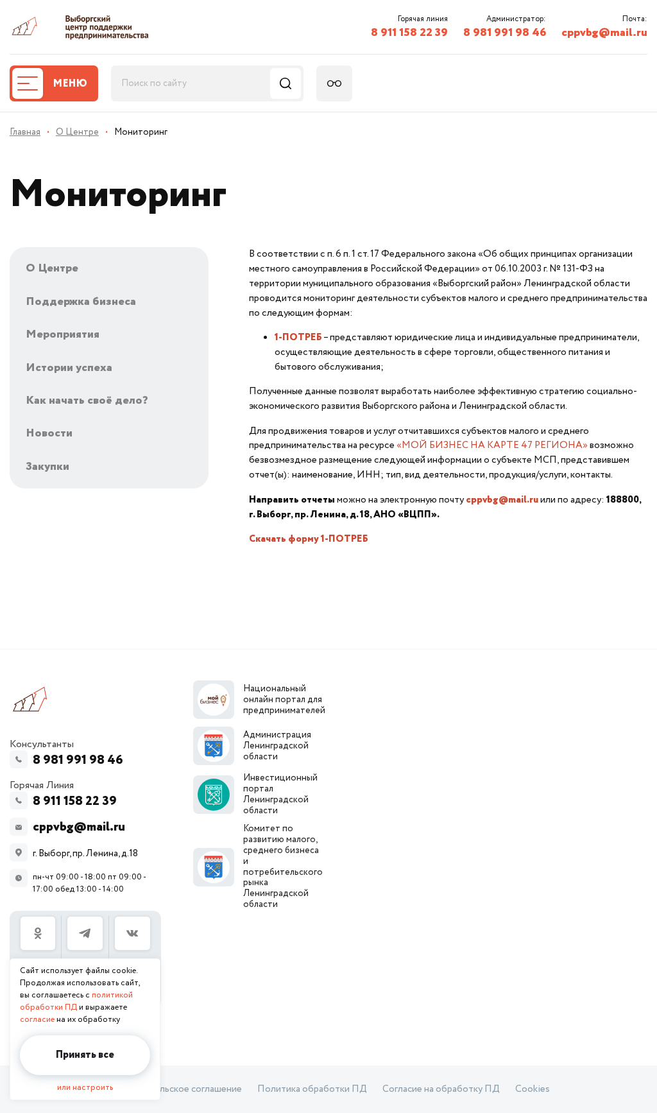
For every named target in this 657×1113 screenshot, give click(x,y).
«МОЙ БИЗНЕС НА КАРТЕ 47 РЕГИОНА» (492, 445)
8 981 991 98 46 (504, 32)
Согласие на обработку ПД (441, 1089)
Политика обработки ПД (312, 1089)
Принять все (85, 1055)
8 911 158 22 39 (409, 32)
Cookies (532, 1089)
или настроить (85, 1088)
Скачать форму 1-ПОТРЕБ (308, 538)
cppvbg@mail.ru (604, 32)
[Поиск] (285, 83)
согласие (37, 1020)
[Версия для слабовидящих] (334, 83)
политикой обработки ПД (76, 1001)
